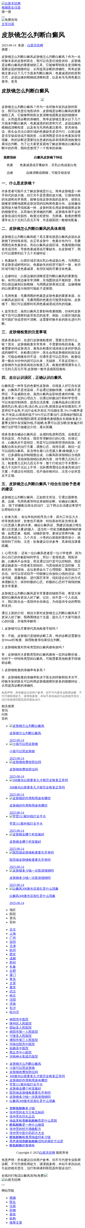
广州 (12, 937)
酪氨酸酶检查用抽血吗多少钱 (30, 1137)
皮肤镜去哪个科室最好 (25, 1088)
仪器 (17, 7)
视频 (5, 7)
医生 (11, 7)
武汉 (12, 991)
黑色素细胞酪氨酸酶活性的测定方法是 (36, 1141)
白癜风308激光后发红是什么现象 (32, 1101)
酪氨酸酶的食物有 (22, 1145)
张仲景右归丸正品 (22, 1116)
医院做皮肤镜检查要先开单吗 (30, 1092)
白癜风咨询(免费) (33, 1175)
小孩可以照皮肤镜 (22, 1068)
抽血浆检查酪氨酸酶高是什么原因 (33, 1120)
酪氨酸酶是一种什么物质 (26, 1124)
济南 (12, 1003)
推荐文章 (15, 1222)
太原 (12, 983)
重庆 (12, 987)
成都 (12, 958)
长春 (12, 966)
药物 (12, 1210)
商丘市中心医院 (20, 1052)
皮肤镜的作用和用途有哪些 (28, 1080)
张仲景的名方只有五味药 (26, 1112)
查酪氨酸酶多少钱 (22, 1108)
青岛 (12, 979)
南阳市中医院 (18, 1019)
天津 (12, 946)
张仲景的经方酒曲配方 (25, 1128)
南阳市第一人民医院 (23, 1031)
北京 (12, 929)
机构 (12, 1218)
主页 (5, 24)
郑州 (12, 962)
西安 (12, 954)
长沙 (12, 1008)
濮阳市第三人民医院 (23, 1040)
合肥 (12, 970)
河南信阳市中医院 (22, 1044)
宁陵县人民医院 (20, 1036)
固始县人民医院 (20, 1027)
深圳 (12, 942)
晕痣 (12, 1214)
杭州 (12, 950)
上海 (12, 933)
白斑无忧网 (35, 45)
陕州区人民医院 (20, 1023)
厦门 (12, 975)
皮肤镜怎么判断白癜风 (25, 1063)
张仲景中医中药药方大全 (26, 1133)
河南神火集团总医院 (23, 1056)
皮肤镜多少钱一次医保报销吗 (30, 1096)
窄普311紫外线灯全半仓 (26, 1084)
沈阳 (12, 999)
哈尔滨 (14, 1012)
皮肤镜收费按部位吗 (23, 1072)
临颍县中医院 (18, 1048)
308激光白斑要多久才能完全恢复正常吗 (37, 1076)
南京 (12, 995)
